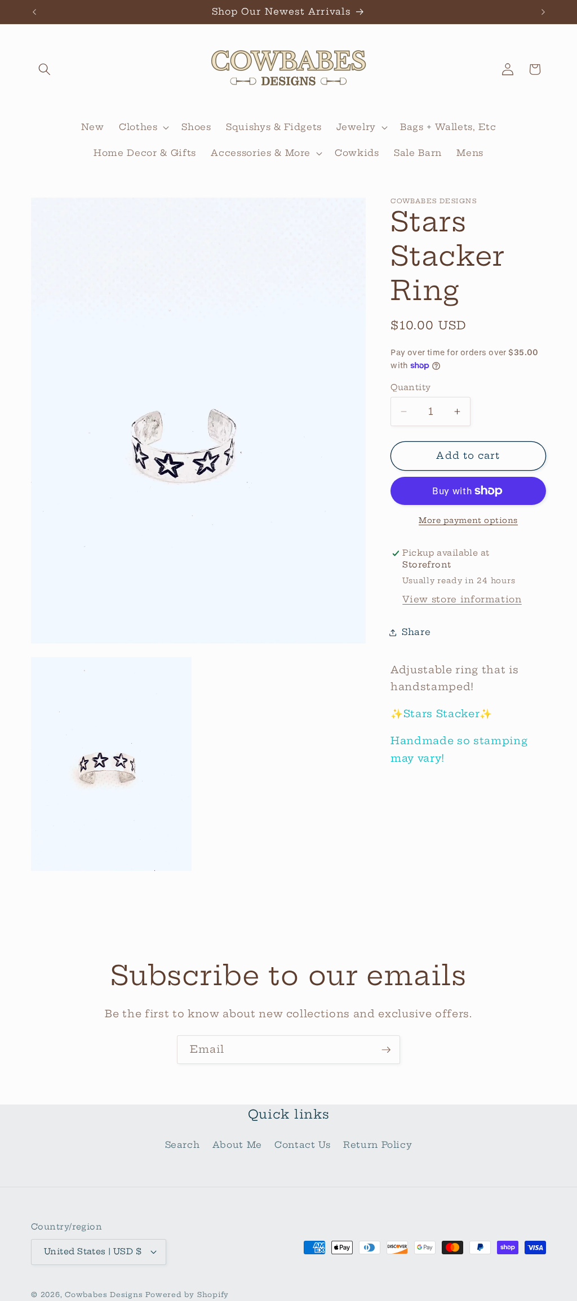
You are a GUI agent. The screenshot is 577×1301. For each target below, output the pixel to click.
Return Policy (377, 1144)
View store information (462, 599)
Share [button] (416, 632)
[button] (44, 69)
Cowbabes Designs (105, 1294)
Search (182, 1144)
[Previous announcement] (34, 12)
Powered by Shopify (187, 1294)
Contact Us (302, 1144)
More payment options (468, 520)
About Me (237, 1144)
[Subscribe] (386, 1050)
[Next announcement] (543, 12)
